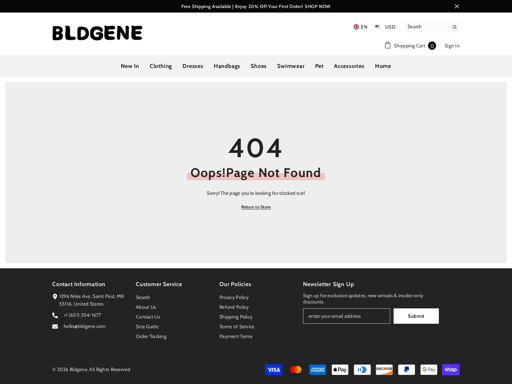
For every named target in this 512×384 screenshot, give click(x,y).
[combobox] (426, 26)
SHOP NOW (318, 6)
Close (457, 6)
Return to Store (256, 206)
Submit (416, 316)
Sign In (452, 46)
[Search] (432, 26)
